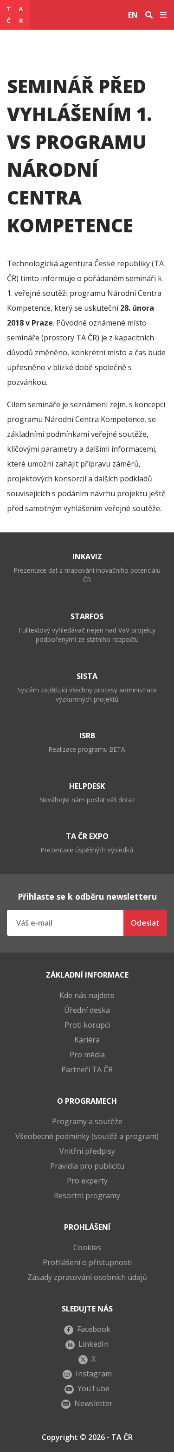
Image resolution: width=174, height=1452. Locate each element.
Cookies (87, 1247)
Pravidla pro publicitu (87, 1166)
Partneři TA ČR (87, 1069)
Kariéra (87, 1040)
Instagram (94, 1374)
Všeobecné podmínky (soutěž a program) (87, 1136)
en (133, 15)
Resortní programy (87, 1195)
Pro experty (87, 1181)
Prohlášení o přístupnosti (87, 1262)
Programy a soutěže (87, 1121)
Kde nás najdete (87, 995)
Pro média (87, 1054)
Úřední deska (87, 1010)
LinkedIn (93, 1344)
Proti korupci (87, 1025)
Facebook (93, 1329)
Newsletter (93, 1403)
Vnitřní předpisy (87, 1151)
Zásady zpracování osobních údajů (87, 1277)
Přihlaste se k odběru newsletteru (87, 896)
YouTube (93, 1388)
